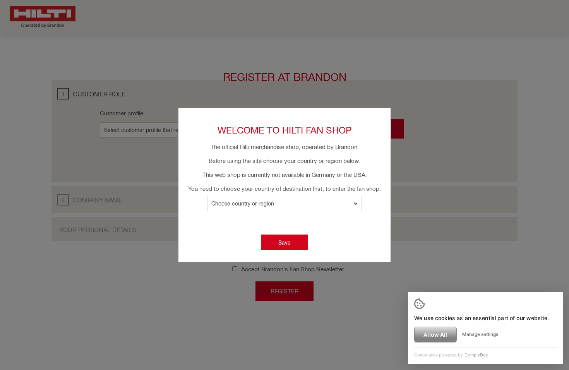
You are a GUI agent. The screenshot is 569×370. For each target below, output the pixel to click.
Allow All (435, 334)
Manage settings (480, 334)
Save (284, 242)
